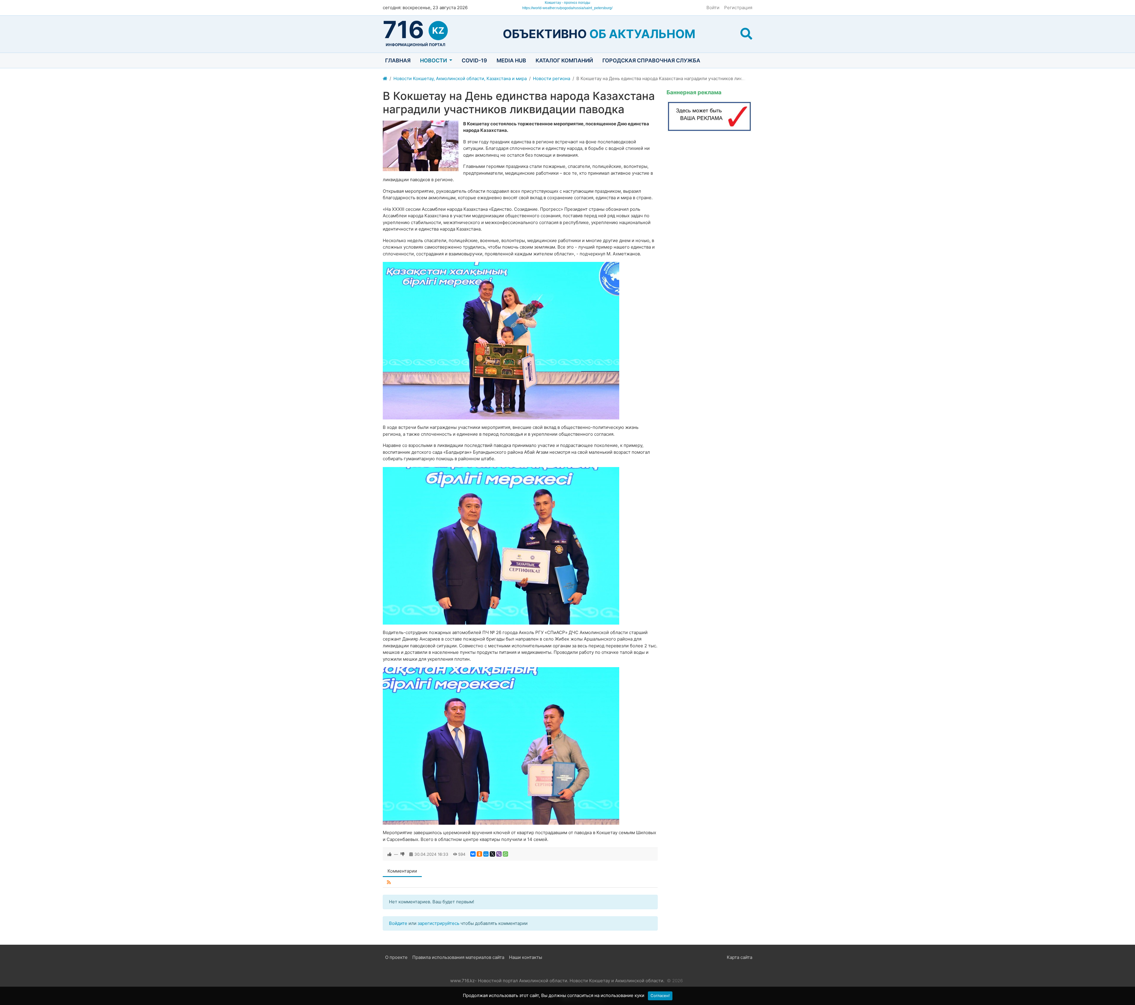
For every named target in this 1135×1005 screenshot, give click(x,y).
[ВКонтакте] (473, 854)
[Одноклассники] (479, 854)
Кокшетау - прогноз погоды (567, 3)
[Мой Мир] (486, 854)
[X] (492, 854)
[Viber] (499, 854)
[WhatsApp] (505, 854)
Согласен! (660, 995)
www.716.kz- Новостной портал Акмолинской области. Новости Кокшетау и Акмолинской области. (557, 980)
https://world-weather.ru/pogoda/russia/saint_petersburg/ (567, 8)
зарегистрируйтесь (438, 923)
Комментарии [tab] (402, 871)
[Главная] (385, 78)
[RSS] (389, 882)
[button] (746, 34)
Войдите (398, 923)
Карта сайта (739, 957)
